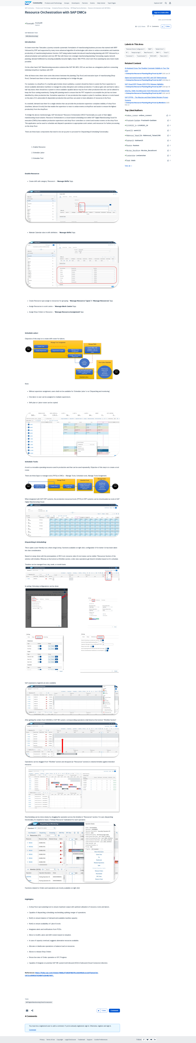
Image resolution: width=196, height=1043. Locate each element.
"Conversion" (129, 56)
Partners (85, 3)
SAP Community (29, 8)
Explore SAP (158, 3)
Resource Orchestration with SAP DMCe (55, 12)
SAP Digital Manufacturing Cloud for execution (39, 1002)
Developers (76, 3)
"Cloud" (166, 52)
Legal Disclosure (70, 1039)
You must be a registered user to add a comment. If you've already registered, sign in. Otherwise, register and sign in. (70, 1026)
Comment (32, 1030)
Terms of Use (50, 1039)
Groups (66, 3)
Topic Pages (112, 3)
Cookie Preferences (100, 1039)
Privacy (42, 1039)
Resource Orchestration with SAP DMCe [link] (99, 8)
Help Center (101, 3)
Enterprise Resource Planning (60, 8)
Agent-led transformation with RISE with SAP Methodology (146, 78)
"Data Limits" (163, 56)
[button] (162, 26)
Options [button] (153, 16)
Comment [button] (114, 1010)
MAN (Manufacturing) (32, 36)
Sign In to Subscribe (161, 12)
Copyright (60, 1039)
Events (92, 3)
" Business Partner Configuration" (135, 49)
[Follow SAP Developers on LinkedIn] (155, 1039)
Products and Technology (53, 3)
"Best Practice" (148, 52)
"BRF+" (158, 52)
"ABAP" (150, 49)
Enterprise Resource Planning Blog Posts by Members (146, 103)
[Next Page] (149, 58)
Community (37, 3)
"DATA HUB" (153, 56)
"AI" (127, 52)
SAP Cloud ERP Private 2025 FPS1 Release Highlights (144, 84)
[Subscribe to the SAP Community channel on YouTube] (151, 1039)
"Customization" (141, 56)
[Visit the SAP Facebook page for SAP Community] (144, 1039)
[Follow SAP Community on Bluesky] (147, 1039)
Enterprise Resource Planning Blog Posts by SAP (144, 73)
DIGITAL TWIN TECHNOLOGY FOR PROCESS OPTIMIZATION (147, 91)
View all (127, 166)
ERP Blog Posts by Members (78, 8)
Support (89, 1039)
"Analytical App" (135, 52)
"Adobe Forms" (159, 49)
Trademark (81, 1039)
